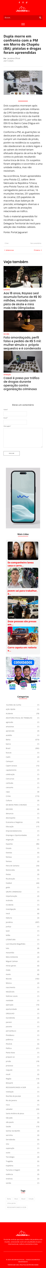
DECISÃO (6, 334)
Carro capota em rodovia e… (22, 649)
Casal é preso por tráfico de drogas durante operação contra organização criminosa (21, 383)
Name (6, 409)
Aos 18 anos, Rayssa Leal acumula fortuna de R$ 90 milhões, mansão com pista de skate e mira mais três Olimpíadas (22, 300)
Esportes (7, 290)
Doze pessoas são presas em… (22, 623)
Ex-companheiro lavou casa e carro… (21, 564)
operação (7, 375)
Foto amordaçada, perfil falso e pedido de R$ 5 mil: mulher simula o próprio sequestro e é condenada (22, 343)
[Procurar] (40, 17)
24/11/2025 (8, 61)
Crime (6, 243)
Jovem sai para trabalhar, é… (22, 592)
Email (6, 418)
